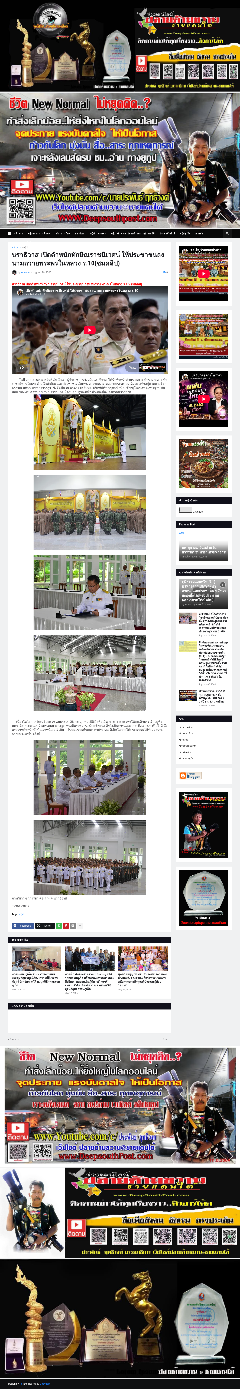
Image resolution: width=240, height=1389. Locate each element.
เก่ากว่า (166, 1039)
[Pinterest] (66, 926)
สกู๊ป (25, 247)
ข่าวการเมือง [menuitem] (63, 233)
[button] (11, 233)
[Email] (73, 926)
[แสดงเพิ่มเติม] (80, 926)
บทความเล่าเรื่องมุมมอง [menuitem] (28, 242)
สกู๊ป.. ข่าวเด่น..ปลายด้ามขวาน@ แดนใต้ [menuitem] (132, 233)
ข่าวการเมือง (186, 727)
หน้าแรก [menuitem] (18, 233)
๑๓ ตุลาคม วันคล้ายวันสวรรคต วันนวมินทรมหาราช (204, 549)
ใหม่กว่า (14, 1039)
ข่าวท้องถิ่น (185, 752)
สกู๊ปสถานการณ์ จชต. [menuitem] (39, 233)
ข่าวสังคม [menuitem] (80, 233)
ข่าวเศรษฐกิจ (186, 758)
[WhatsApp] (59, 926)
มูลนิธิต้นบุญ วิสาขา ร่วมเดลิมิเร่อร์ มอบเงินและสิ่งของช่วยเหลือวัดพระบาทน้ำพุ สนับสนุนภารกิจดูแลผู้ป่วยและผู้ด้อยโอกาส (142, 980)
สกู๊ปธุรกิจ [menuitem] (185, 233)
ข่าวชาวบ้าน (186, 733)
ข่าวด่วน (184, 739)
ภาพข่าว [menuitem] (199, 233)
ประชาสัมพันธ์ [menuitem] (167, 233)
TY (20, 1383)
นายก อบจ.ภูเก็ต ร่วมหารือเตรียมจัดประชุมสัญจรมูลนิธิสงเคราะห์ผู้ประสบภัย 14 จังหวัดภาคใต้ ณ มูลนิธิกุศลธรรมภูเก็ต (36, 980)
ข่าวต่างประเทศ (187, 745)
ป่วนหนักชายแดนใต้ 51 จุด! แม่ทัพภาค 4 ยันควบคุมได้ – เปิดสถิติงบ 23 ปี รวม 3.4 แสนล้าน (212, 696)
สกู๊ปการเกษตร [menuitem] (98, 233)
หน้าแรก (16, 247)
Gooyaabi (45, 1383)
